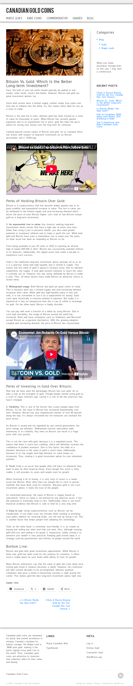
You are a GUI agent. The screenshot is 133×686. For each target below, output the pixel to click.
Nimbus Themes (93, 683)
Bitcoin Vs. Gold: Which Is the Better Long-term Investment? (109, 103)
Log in (90, 643)
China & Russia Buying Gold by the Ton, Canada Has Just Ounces (110, 95)
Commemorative (57, 18)
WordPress (119, 683)
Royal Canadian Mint (57, 643)
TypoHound (52, 648)
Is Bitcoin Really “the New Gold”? (108, 109)
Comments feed (95, 652)
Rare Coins (34, 18)
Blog (90, 18)
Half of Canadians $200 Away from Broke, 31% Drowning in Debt (109, 116)
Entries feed (93, 648)
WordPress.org (94, 657)
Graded (77, 18)
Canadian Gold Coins (30, 10)
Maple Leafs (14, 18)
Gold (104, 44)
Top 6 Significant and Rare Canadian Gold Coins (108, 124)
